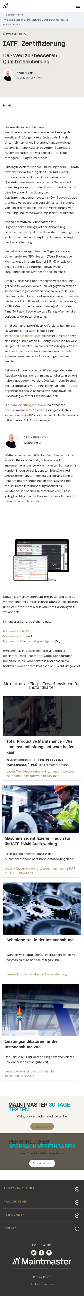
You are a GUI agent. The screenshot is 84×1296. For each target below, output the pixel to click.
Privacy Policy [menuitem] (42, 1277)
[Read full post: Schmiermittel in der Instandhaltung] (42, 930)
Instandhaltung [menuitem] (19, 1188)
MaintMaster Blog (13, 14)
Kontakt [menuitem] (11, 1228)
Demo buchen (42, 1163)
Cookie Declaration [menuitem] (42, 1284)
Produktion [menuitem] (15, 1201)
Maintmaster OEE (14, 636)
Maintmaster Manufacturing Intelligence (28, 641)
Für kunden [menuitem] (14, 1215)
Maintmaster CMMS (16, 631)
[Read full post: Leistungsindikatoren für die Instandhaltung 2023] (40, 1032)
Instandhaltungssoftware (23, 336)
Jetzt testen (42, 1126)
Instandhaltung (14, 34)
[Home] (42, 1263)
